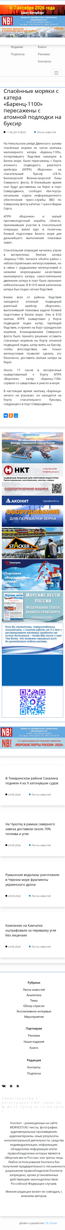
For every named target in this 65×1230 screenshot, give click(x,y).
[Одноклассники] (11, 415)
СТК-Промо (50, 1223)
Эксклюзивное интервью (33, 1011)
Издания (17, 47)
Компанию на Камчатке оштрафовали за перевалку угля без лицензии (30, 930)
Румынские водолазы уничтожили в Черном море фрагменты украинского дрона (32, 880)
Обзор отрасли (33, 1006)
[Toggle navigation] (56, 73)
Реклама (44, 54)
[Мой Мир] (16, 415)
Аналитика (34, 995)
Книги (42, 47)
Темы (34, 1000)
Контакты (44, 61)
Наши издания (34, 1042)
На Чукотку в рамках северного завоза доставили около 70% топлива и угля (30, 829)
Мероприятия (34, 1017)
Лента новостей (34, 990)
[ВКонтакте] (6, 415)
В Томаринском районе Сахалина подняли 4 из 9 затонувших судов (31, 780)
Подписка (18, 54)
